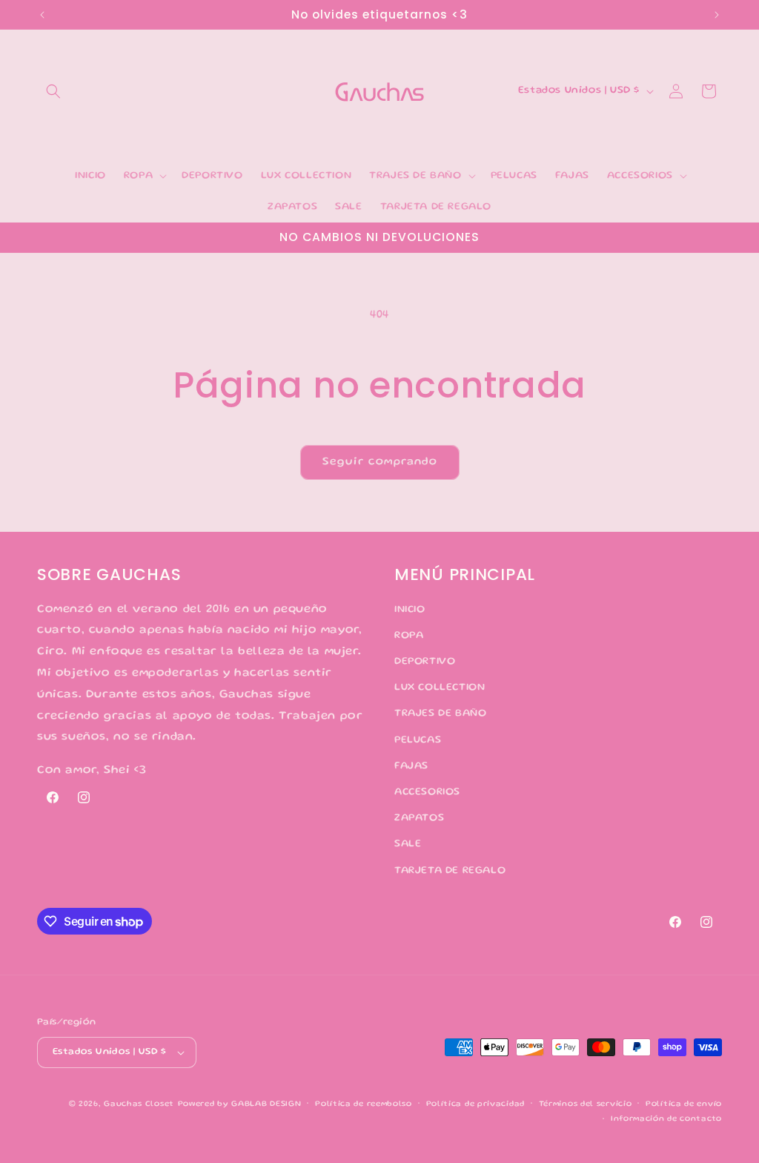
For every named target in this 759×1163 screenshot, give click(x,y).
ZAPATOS (419, 818)
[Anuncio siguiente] (716, 15)
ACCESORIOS (427, 792)
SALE (407, 844)
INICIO (409, 609)
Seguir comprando (379, 462)
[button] (53, 91)
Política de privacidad (475, 1104)
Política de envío (684, 1104)
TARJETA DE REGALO (450, 870)
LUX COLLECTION (439, 687)
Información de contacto (666, 1119)
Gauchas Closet (139, 1104)
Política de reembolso (363, 1104)
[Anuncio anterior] (42, 15)
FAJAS (411, 766)
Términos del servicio (585, 1104)
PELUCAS (417, 740)
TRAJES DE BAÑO (440, 713)
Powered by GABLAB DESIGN (240, 1104)
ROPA (408, 635)
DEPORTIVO (424, 661)
